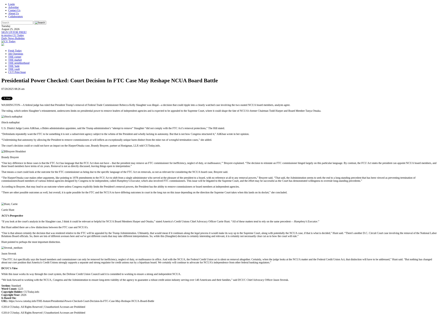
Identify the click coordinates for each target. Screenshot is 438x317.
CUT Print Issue (17, 72)
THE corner (14, 56)
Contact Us (14, 10)
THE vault (14, 69)
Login (11, 4)
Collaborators (15, 16)
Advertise (13, 7)
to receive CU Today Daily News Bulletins (14, 35)
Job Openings (15, 53)
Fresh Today (15, 50)
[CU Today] (8, 41)
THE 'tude (14, 66)
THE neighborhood (18, 62)
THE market (15, 59)
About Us (13, 13)
